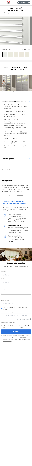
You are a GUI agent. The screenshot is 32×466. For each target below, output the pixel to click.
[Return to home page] (10, 2)
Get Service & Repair (24, 326)
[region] (16, 33)
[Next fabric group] (29, 49)
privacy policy (23, 337)
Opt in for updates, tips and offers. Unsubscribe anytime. (15, 308)
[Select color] (5, 54)
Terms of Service (7, 341)
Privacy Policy (27, 339)
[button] (3, 3)
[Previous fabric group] (22, 49)
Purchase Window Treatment (7, 326)
